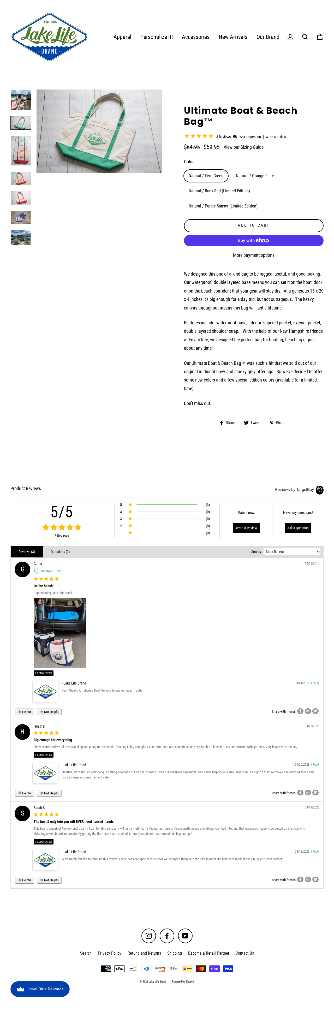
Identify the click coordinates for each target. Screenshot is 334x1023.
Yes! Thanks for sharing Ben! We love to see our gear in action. (103, 690)
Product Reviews (25, 488)
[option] (20, 100)
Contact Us (245, 953)
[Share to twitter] (315, 711)
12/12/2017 (312, 563)
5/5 (61, 512)
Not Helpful (51, 712)
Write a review (276, 137)
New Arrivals (233, 37)
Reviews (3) (27, 552)
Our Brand (268, 37)
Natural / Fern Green (206, 175)
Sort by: (256, 552)
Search (86, 953)
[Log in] (290, 37)
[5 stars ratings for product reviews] (61, 527)
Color (189, 161)
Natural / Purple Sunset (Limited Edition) (223, 206)
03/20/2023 (312, 726)
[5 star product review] (46, 579)
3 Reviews (223, 137)
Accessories (196, 37)
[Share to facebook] (300, 711)
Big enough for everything (53, 740)
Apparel (122, 37)
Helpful (26, 712)
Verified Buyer (51, 571)
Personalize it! (156, 37)
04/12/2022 (302, 851)
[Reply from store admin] (45, 691)
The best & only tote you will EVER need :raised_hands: (74, 821)
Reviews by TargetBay (294, 489)
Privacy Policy (109, 953)
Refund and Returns (144, 953)
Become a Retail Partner (208, 953)
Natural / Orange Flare (255, 175)
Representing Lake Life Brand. (53, 593)
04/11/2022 (312, 807)
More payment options (254, 255)
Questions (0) (60, 552)
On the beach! (44, 586)
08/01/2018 (302, 683)
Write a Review (246, 528)
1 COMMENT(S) (43, 673)
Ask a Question (298, 528)
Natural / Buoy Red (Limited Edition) (219, 190)
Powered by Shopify (183, 981)
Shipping (174, 953)
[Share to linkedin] (308, 711)
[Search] (305, 37)
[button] (200, 136)
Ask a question (250, 137)
